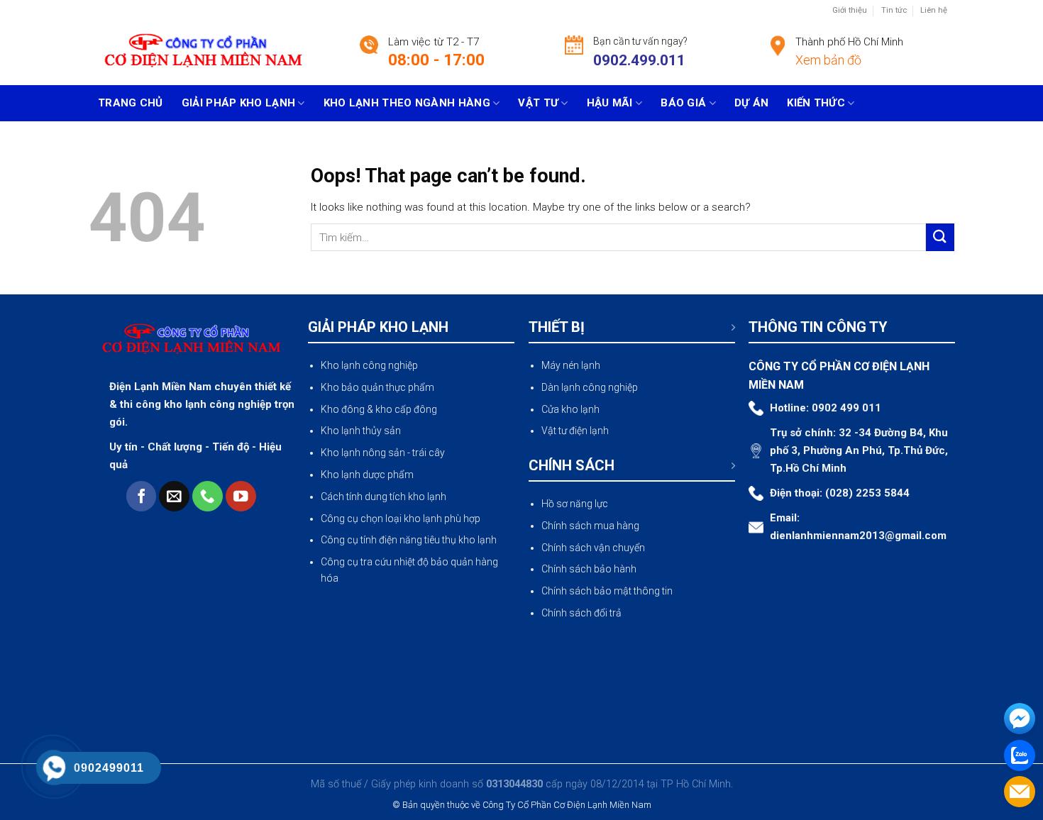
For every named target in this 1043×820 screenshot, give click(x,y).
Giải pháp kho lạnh (238, 102)
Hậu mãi (610, 102)
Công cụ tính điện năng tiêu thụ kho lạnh (409, 539)
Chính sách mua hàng (590, 525)
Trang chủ (130, 102)
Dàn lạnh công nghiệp (589, 387)
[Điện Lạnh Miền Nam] (203, 53)
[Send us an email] (174, 496)
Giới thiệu (849, 10)
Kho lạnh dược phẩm (367, 474)
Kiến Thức (816, 102)
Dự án (751, 102)
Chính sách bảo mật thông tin (607, 591)
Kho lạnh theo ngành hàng (407, 102)
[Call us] (207, 496)
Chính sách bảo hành (588, 569)
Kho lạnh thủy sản (361, 430)
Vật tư (538, 102)
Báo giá (683, 102)
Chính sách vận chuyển (593, 547)
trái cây (428, 452)
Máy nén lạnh (570, 365)
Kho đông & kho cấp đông (379, 409)
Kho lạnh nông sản (363, 452)
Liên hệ (933, 10)
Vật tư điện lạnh (575, 430)
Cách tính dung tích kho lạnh (383, 496)
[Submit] (940, 237)
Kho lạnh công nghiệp (369, 365)
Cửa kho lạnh (570, 409)
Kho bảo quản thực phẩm (377, 387)
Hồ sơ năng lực (574, 503)
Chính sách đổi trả (581, 613)
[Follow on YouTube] (241, 496)
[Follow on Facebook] (141, 496)
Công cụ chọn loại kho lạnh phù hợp (400, 518)
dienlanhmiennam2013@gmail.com (858, 535)
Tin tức (894, 10)
